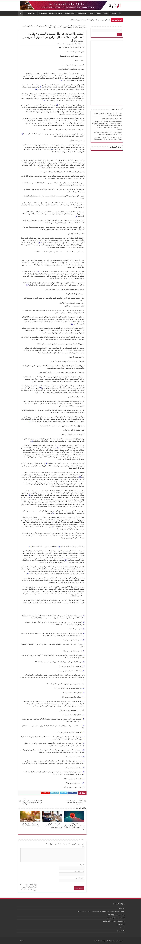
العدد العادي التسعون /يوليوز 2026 (100, 20)
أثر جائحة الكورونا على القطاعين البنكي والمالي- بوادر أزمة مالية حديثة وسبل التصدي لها (74, 826)
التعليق (82, 846)
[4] (36, 89)
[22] (80, 477)
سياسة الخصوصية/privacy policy (115, 914)
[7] (44, 100)
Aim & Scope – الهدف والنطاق (115, 918)
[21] (46, 463)
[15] (27, 285)
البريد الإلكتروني (79, 871)
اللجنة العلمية (120, 931)
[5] (57, 93)
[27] (30, 546)
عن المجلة (121, 908)
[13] (40, 242)
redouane (80, 44)
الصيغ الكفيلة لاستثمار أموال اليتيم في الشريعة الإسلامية (31, 824)
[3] (40, 87)
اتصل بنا (122, 927)
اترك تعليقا (59, 44)
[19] (32, 441)
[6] (40, 98)
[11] (40, 167)
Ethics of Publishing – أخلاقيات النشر (113, 921)
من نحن (114, 13)
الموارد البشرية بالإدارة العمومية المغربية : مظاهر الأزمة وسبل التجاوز (54, 825)
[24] (54, 513)
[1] (61, 80)
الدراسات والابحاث (57, 26)
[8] (57, 105)
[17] (40, 388)
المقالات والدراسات (95, 13)
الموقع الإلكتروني (79, 878)
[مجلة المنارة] (70, 4)
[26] (59, 546)
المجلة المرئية (43, 13)
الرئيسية (120, 13)
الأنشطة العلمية (69, 13)
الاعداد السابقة (32, 13)
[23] (29, 495)
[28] (66, 560)
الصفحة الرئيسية (80, 26)
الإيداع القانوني (120, 924)
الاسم (82, 865)
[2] (41, 85)
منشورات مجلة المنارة (55, 13)
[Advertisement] (107, 73)
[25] (52, 526)
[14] (39, 271)
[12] (76, 216)
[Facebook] (23, 940)
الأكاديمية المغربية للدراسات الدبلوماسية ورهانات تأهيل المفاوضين (73, 801)
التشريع (106, 13)
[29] (28, 573)
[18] (30, 421)
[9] (22, 134)
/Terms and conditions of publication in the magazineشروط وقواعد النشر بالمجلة (100, 911)
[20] (57, 448)
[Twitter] (21, 940)
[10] (51, 149)
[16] (72, 324)
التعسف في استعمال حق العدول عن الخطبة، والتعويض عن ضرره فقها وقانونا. (32, 801)
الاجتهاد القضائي (81, 13)
